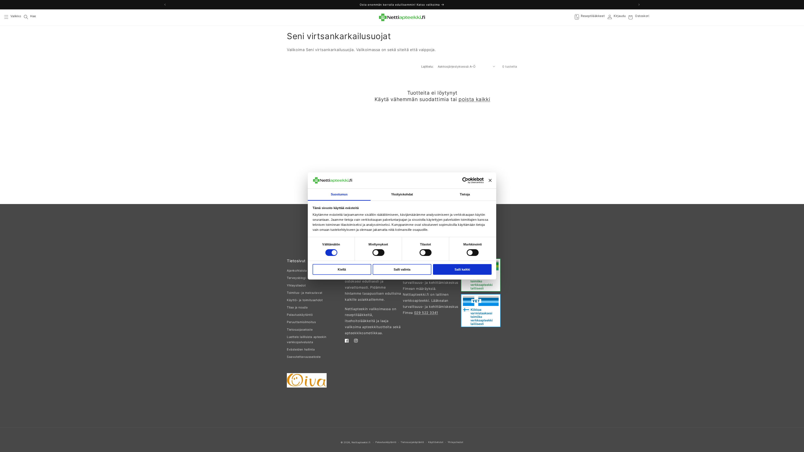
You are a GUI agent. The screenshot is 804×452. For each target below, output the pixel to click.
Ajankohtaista (297, 270)
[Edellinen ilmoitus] (165, 4)
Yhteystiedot (296, 285)
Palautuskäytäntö (300, 314)
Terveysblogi (296, 278)
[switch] (378, 252)
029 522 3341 (426, 313)
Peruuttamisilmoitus (301, 322)
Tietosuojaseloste (300, 329)
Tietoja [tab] (465, 194)
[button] (8, 17)
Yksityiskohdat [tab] (402, 194)
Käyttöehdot (435, 442)
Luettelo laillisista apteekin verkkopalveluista (306, 339)
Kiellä (342, 269)
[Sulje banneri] (490, 180)
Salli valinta (402, 269)
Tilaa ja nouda (297, 307)
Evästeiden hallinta (301, 349)
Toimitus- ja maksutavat (304, 292)
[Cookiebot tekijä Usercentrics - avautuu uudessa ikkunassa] (465, 180)
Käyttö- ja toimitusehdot (305, 300)
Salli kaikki (462, 269)
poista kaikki (474, 99)
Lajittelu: (427, 66)
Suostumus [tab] (339, 194)
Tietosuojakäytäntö (412, 442)
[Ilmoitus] (639, 4)
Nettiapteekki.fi (361, 442)
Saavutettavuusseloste (304, 356)
